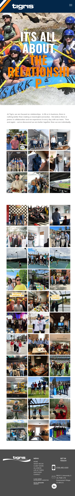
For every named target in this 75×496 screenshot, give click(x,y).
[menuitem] (41, 462)
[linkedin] (54, 486)
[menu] (70, 5)
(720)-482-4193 (62, 467)
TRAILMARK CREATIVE (39, 483)
